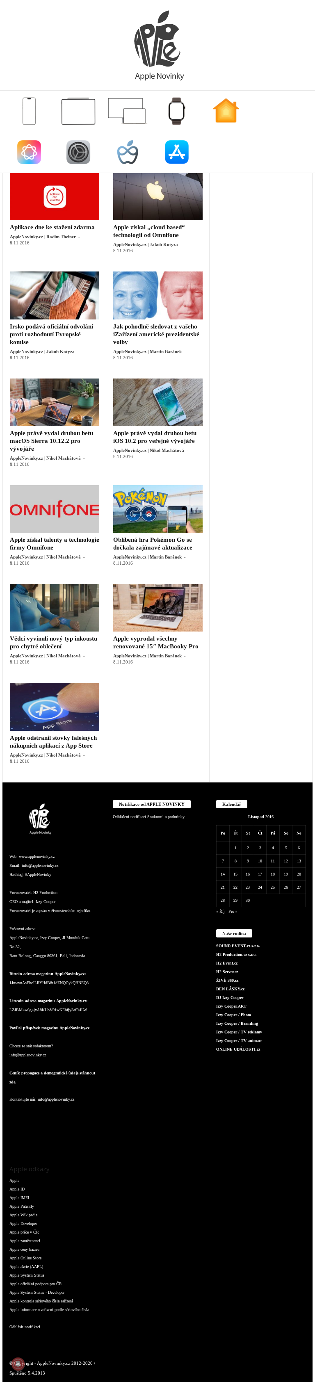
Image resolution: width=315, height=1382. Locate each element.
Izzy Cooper (45, 901)
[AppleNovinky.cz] (157, 45)
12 (286, 861)
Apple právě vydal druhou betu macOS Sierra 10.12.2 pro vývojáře (51, 441)
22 (235, 887)
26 (286, 887)
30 (248, 900)
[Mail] (67, 1115)
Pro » (232, 911)
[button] (300, 132)
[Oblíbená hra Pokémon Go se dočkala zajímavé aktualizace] (158, 509)
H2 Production (45, 892)
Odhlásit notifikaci (24, 1327)
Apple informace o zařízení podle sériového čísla (49, 1309)
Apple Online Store (25, 1258)
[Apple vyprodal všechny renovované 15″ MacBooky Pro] (158, 608)
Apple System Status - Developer (36, 1292)
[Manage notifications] (18, 1364)
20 (299, 874)
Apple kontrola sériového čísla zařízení (41, 1301)
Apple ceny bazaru (24, 1249)
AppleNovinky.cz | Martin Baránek (147, 351)
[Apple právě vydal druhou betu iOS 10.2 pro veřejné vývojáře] (158, 402)
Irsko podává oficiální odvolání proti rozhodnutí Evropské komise (51, 334)
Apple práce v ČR (24, 1232)
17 (260, 874)
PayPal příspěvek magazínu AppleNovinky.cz (49, 1028)
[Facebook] (17, 1115)
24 (260, 887)
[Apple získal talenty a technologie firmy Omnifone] (54, 509)
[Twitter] (17, 1138)
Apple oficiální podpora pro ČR (35, 1284)
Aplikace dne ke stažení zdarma (52, 227)
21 (223, 887)
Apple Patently (21, 1206)
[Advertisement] (261, 214)
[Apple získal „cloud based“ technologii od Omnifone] (158, 196)
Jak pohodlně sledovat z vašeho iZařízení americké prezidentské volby (156, 334)
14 (223, 874)
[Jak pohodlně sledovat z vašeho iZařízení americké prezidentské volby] (158, 295)
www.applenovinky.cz (37, 856)
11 (273, 861)
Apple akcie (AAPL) (26, 1266)
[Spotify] (82, 1115)
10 (260, 861)
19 (286, 874)
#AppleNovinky (38, 874)
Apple (14, 1180)
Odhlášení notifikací (129, 816)
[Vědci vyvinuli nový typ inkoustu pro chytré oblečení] (54, 608)
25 (273, 887)
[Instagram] (34, 1115)
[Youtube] (33, 1138)
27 (299, 887)
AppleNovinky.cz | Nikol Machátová (45, 458)
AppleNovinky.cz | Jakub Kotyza (145, 244)
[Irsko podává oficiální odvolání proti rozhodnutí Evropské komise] (54, 295)
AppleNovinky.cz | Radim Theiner (43, 236)
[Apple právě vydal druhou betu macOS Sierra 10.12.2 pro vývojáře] (54, 402)
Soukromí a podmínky (166, 816)
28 (223, 900)
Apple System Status (26, 1275)
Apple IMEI (19, 1197)
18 (273, 874)
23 (248, 887)
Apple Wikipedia (23, 1215)
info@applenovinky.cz (40, 865)
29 (235, 900)
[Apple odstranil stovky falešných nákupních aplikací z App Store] (54, 706)
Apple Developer (23, 1223)
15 (235, 874)
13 (299, 861)
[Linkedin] (50, 1115)
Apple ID (17, 1189)
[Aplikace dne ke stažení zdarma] (54, 196)
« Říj (220, 911)
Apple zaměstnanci (24, 1240)
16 (248, 874)
